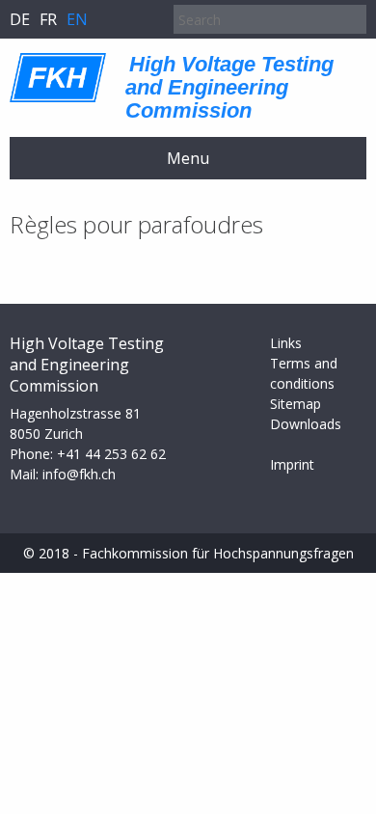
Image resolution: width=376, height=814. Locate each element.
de (20, 19)
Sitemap (295, 403)
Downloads (305, 424)
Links (286, 343)
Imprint (292, 464)
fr (48, 19)
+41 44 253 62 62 (111, 454)
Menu (188, 158)
